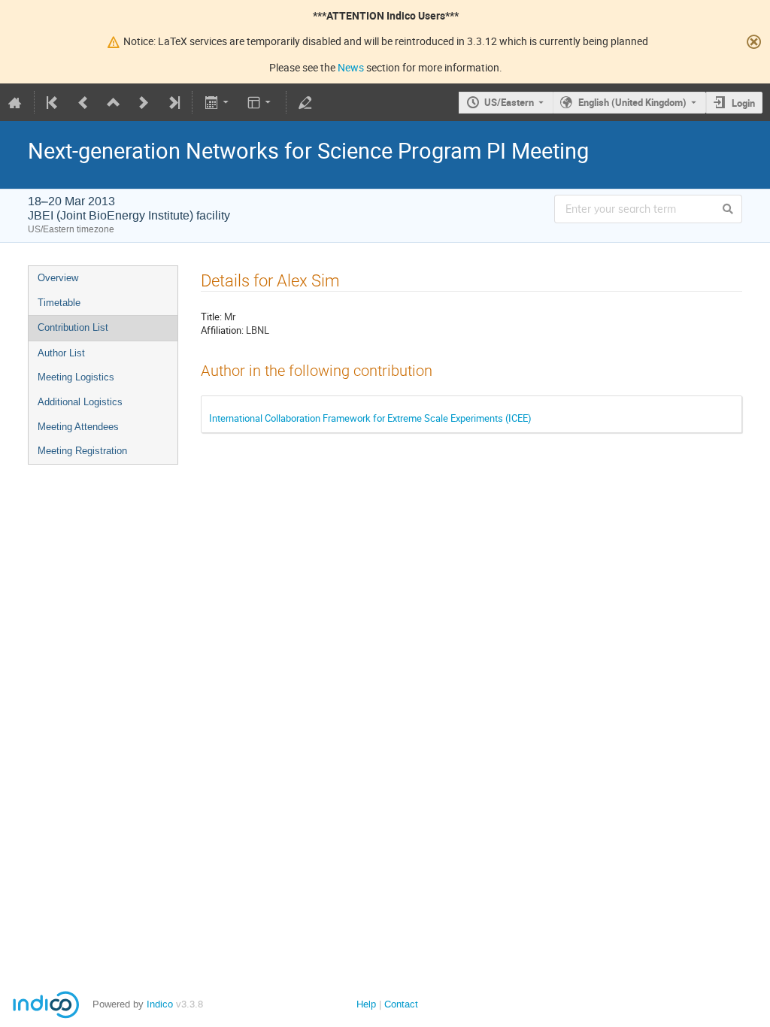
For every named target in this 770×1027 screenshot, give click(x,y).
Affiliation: (222, 330)
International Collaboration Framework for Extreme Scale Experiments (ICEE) (370, 418)
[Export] (217, 102)
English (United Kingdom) (632, 102)
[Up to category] (114, 102)
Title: (211, 316)
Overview (58, 277)
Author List (61, 353)
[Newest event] (173, 102)
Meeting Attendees (78, 426)
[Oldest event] (53, 102)
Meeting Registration (82, 450)
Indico (160, 1004)
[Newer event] (144, 102)
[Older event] (83, 102)
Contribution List (73, 327)
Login (743, 103)
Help (366, 1004)
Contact (401, 1004)
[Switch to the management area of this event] (305, 102)
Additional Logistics (80, 401)
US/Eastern (509, 102)
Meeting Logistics (76, 377)
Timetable (59, 302)
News (351, 67)
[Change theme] (260, 102)
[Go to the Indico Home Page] (15, 102)
